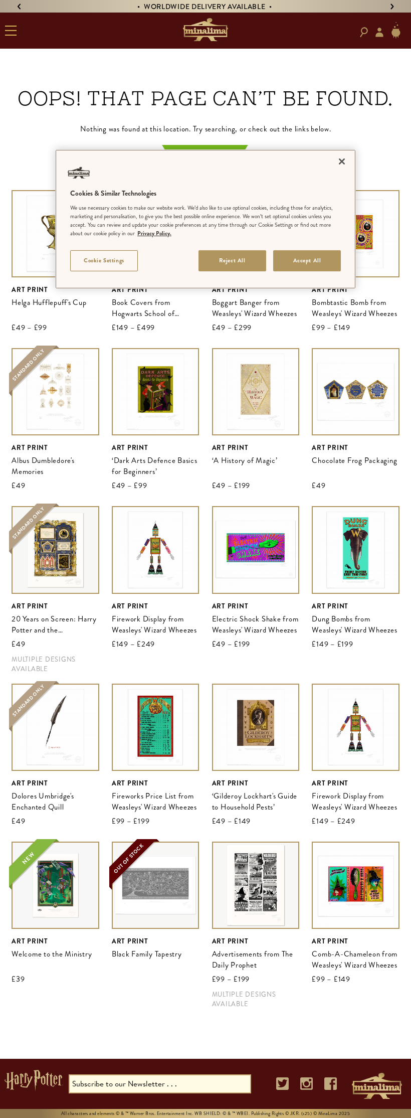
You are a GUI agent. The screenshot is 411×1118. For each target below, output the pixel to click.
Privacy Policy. (154, 233)
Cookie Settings (104, 260)
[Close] (342, 161)
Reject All (232, 260)
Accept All (307, 260)
